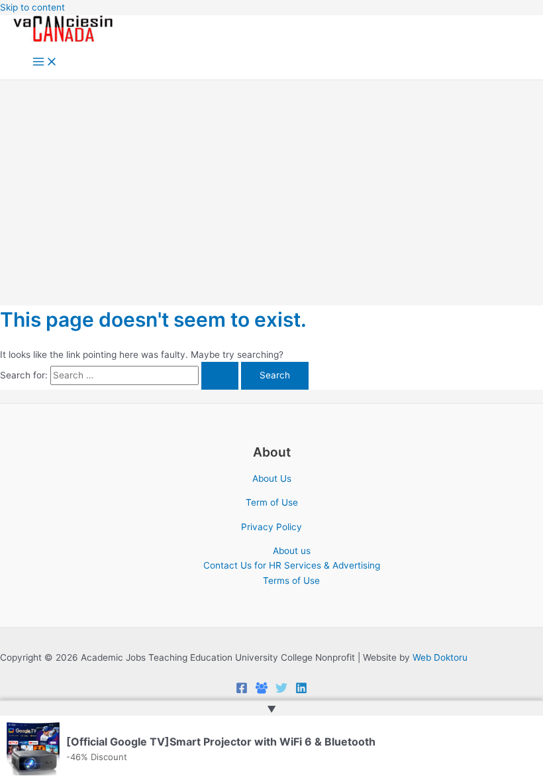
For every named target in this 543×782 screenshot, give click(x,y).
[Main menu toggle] (45, 63)
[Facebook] (242, 690)
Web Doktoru (440, 657)
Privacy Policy (271, 527)
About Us (271, 478)
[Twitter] (281, 690)
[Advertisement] (271, 179)
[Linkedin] (301, 690)
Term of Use (272, 502)
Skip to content (32, 7)
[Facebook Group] (262, 690)
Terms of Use (291, 580)
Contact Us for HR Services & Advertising (291, 565)
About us (292, 550)
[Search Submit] (219, 376)
